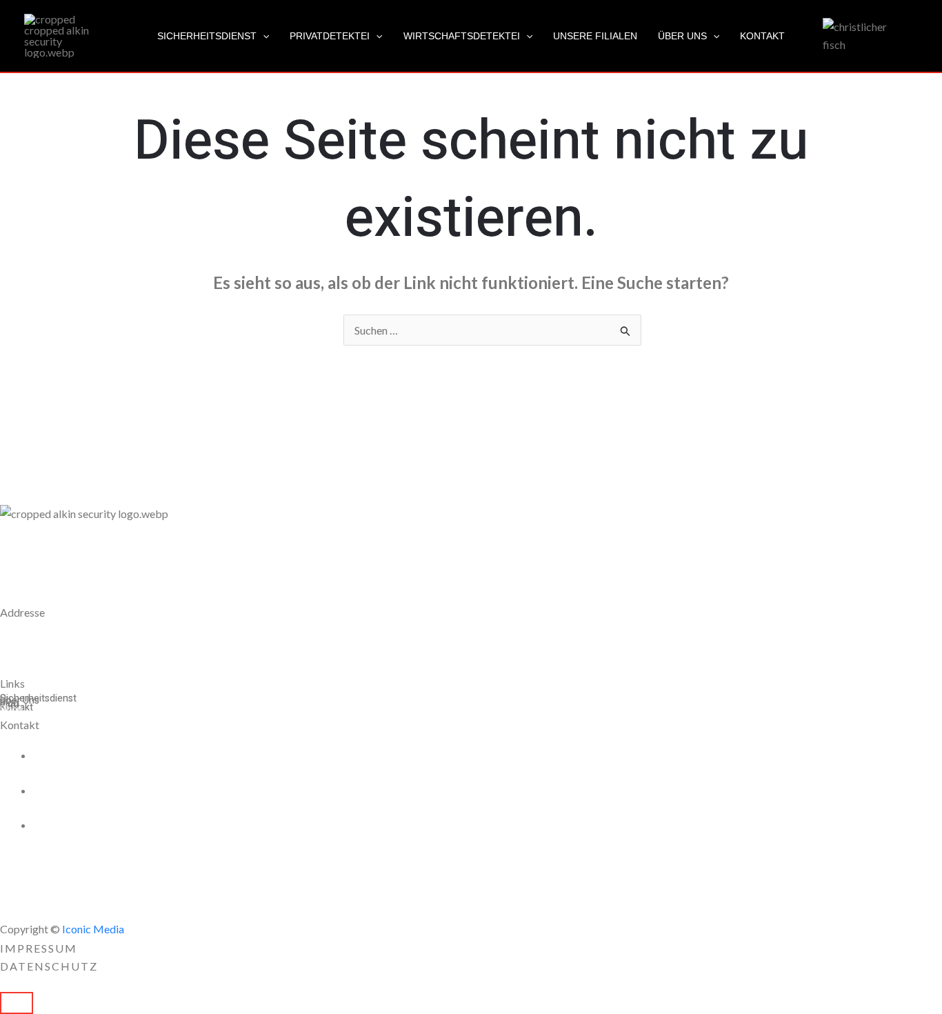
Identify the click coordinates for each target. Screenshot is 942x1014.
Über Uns (682, 35)
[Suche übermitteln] (625, 331)
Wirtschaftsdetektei (461, 35)
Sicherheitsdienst (207, 35)
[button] (263, 36)
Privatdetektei (330, 35)
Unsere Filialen (595, 35)
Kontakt (762, 35)
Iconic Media (92, 928)
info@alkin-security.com (107, 824)
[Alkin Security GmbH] (58, 34)
